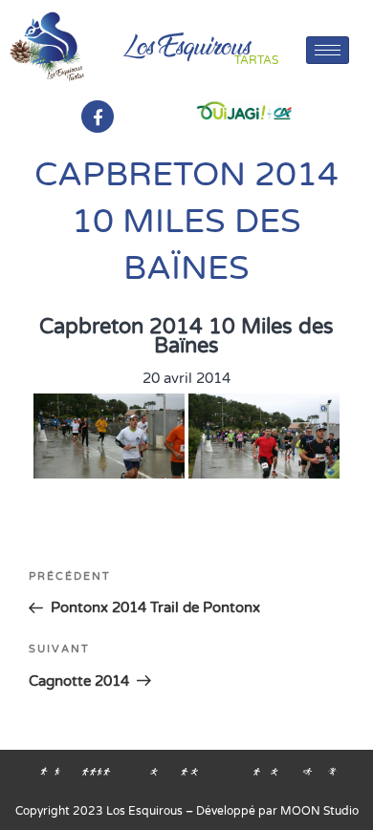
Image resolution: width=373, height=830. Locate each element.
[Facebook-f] (97, 116)
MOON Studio (319, 811)
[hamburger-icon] (327, 50)
